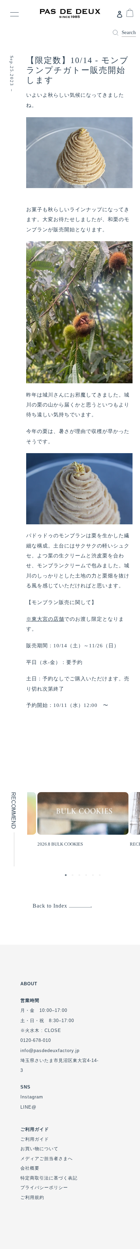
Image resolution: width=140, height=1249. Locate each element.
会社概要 (29, 1168)
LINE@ (28, 1107)
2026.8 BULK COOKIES (60, 844)
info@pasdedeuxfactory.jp (50, 1050)
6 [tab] (100, 876)
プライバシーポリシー (44, 1187)
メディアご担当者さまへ (46, 1158)
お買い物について (39, 1148)
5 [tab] (93, 876)
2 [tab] (73, 876)
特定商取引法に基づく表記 (48, 1178)
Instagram (31, 1096)
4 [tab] (87, 876)
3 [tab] (80, 876)
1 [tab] (66, 876)
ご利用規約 (32, 1197)
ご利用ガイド (34, 1139)
